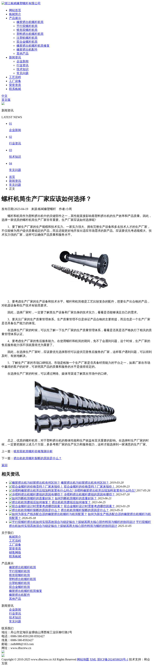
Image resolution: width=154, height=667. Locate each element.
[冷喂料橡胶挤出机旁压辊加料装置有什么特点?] (41, 490)
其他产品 (23, 53)
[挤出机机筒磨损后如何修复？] (30, 502)
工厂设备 (15, 81)
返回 (5, 465)
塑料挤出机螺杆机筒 (30, 33)
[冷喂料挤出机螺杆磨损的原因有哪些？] (36, 494)
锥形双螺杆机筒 (27, 29)
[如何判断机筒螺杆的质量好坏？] (31, 498)
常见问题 (23, 73)
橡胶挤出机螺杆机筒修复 (33, 45)
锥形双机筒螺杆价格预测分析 (33, 451)
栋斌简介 (15, 14)
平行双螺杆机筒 (27, 26)
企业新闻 (23, 61)
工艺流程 (15, 77)
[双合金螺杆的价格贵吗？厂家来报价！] (36, 486)
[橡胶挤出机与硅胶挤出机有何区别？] (34, 482)
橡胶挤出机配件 (27, 49)
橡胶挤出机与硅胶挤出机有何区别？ (85, 482)
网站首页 (15, 10)
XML (93, 659)
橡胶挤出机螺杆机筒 (30, 22)
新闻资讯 (15, 57)
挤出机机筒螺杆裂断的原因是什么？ (38, 458)
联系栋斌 (15, 88)
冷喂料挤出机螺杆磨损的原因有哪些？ (89, 494)
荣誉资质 (15, 85)
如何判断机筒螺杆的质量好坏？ (76, 498)
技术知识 (23, 69)
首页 (12, 177)
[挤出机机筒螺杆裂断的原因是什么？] (34, 510)
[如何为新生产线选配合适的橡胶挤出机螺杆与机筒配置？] (48, 514)
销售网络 (15, 552)
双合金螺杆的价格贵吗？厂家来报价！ (89, 486)
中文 (5, 95)
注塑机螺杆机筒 (27, 37)
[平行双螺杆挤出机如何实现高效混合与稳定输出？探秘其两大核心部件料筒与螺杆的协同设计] (72, 522)
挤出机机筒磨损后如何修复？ (71, 502)
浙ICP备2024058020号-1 (112, 659)
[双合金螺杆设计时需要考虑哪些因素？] (36, 506)
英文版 (6, 99)
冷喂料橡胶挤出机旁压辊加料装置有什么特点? (105, 490)
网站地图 (83, 659)
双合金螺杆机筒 (27, 41)
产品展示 (15, 18)
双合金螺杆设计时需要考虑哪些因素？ (89, 506)
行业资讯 (23, 65)
